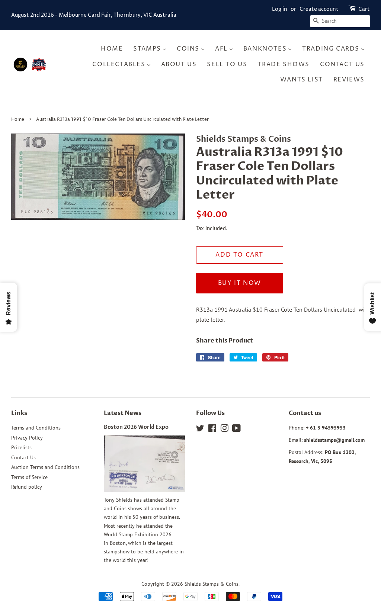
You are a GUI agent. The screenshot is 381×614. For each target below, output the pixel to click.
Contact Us (23, 457)
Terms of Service (29, 477)
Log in (279, 9)
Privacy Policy (27, 437)
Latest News (122, 413)
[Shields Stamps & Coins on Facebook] (212, 429)
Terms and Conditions (36, 427)
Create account (319, 9)
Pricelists (21, 447)
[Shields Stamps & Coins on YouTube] (236, 429)
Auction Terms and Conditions (45, 467)
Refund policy (26, 486)
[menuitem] (114, 49)
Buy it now (239, 283)
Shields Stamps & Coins (211, 584)
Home (17, 119)
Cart (364, 9)
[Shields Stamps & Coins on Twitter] (200, 429)
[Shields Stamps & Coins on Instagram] (224, 429)
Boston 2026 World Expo (136, 427)
